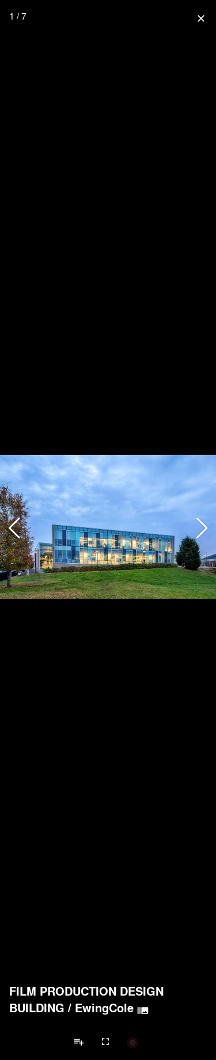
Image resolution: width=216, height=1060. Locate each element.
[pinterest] (132, 1042)
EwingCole (104, 1007)
